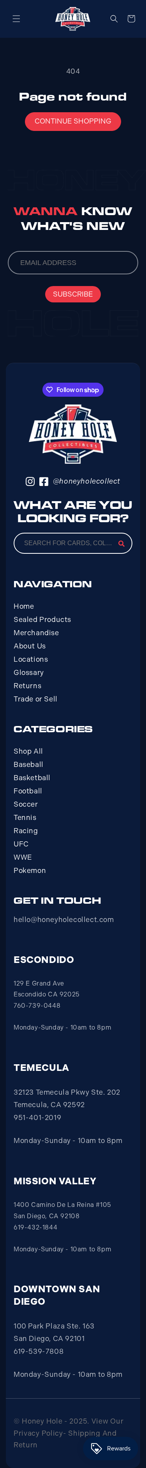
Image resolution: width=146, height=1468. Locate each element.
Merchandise (36, 633)
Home (24, 606)
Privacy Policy (38, 1433)
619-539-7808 (38, 1351)
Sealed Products (42, 619)
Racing (26, 831)
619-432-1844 (35, 1227)
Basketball (32, 778)
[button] (16, 18)
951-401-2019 (37, 1117)
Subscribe (73, 294)
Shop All (28, 751)
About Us (30, 646)
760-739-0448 (37, 1005)
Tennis (25, 817)
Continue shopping (73, 121)
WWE (23, 857)
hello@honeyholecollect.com (64, 919)
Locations (31, 659)
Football (28, 791)
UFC (21, 844)
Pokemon (30, 870)
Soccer (26, 804)
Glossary (29, 672)
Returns (27, 686)
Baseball (29, 764)
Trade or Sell (36, 699)
